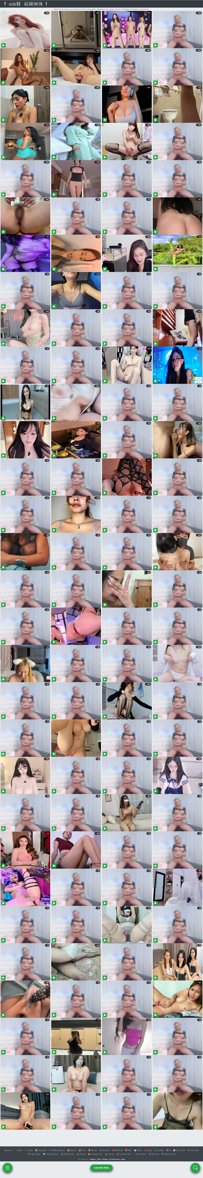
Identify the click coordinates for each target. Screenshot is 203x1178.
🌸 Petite (138, 1150)
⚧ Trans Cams (34, 1154)
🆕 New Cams (179, 1150)
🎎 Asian (8, 1150)
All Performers (114, 1159)
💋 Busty (148, 1150)
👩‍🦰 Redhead (117, 1150)
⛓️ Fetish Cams (67, 1154)
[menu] (7, 1167)
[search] (195, 1167)
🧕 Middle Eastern (57, 1150)
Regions (93, 1159)
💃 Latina (29, 1150)
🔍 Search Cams (169, 1154)
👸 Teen (82, 1150)
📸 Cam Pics (154, 1154)
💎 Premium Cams (50, 1154)
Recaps (105, 1159)
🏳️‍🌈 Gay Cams (193, 1150)
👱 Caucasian (41, 1150)
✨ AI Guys (109, 1154)
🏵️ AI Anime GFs (95, 1154)
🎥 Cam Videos (139, 1154)
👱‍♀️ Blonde (92, 1150)
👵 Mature (71, 1150)
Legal (123, 1159)
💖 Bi (168, 1150)
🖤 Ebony (18, 1150)
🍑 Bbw (128, 1150)
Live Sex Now (101, 1167)
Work (99, 1159)
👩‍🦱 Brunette (104, 1150)
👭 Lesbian (159, 1150)
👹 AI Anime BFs (124, 1154)
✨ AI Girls (81, 1154)
